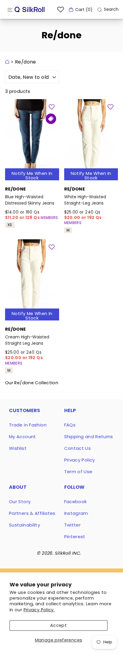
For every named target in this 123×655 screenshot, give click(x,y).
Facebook (75, 501)
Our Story (19, 501)
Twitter (72, 525)
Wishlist (18, 448)
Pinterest (74, 536)
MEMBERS (49, 217)
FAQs (70, 425)
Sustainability (24, 525)
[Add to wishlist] (52, 107)
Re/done (25, 61)
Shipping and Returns (88, 436)
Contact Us (77, 448)
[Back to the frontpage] (7, 61)
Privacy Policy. (39, 610)
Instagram (76, 513)
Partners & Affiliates (32, 513)
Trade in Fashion (28, 425)
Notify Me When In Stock (32, 175)
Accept (58, 625)
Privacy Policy (79, 460)
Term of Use (78, 471)
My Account (22, 436)
